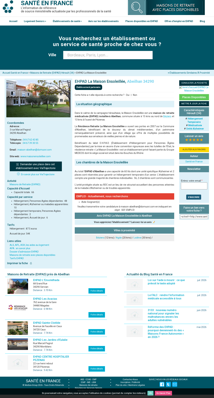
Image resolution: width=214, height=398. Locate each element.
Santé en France (194, 161)
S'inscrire (193, 197)
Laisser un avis (194, 136)
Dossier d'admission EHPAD (24, 251)
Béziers (167, 116)
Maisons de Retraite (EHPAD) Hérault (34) (52, 72)
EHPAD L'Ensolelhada (46, 280)
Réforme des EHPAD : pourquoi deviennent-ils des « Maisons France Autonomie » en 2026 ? (166, 332)
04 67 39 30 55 (30, 143)
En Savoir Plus (163, 393)
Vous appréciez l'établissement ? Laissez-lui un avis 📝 (124, 222)
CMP (94, 379)
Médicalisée (195, 125)
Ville (53, 55)
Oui (127, 95)
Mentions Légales (136, 385)
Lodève (137, 237)
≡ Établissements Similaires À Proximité (189, 72)
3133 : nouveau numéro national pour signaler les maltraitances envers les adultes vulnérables (163, 315)
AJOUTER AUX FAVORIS (194, 149)
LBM (94, 382)
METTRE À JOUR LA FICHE (194, 103)
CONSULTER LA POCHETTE (194, 83)
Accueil (13, 21)
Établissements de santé (66, 21)
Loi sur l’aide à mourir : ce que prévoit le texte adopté (166, 282)
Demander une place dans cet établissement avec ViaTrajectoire (36, 166)
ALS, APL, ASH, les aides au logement (29, 245)
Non (135, 95)
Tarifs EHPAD (17, 258)
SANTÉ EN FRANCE (43, 381)
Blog (202, 21)
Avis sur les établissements (103, 21)
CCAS (88, 379)
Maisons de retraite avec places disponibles (32, 255)
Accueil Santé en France (15, 72)
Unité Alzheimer (195, 128)
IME (88, 382)
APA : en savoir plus (20, 248)
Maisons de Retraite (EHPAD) (25, 184)
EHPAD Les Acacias (45, 298)
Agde (119, 237)
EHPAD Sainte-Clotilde (46, 322)
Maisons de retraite (88, 385)
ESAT (83, 382)
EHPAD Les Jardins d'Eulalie (50, 339)
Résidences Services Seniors (88, 388)
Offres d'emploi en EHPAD (179, 21)
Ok (150, 393)
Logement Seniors (34, 21)
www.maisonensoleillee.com (36, 156)
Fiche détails (97, 291)
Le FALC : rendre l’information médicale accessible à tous (166, 297)
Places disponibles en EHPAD (141, 21)
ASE (82, 379)
